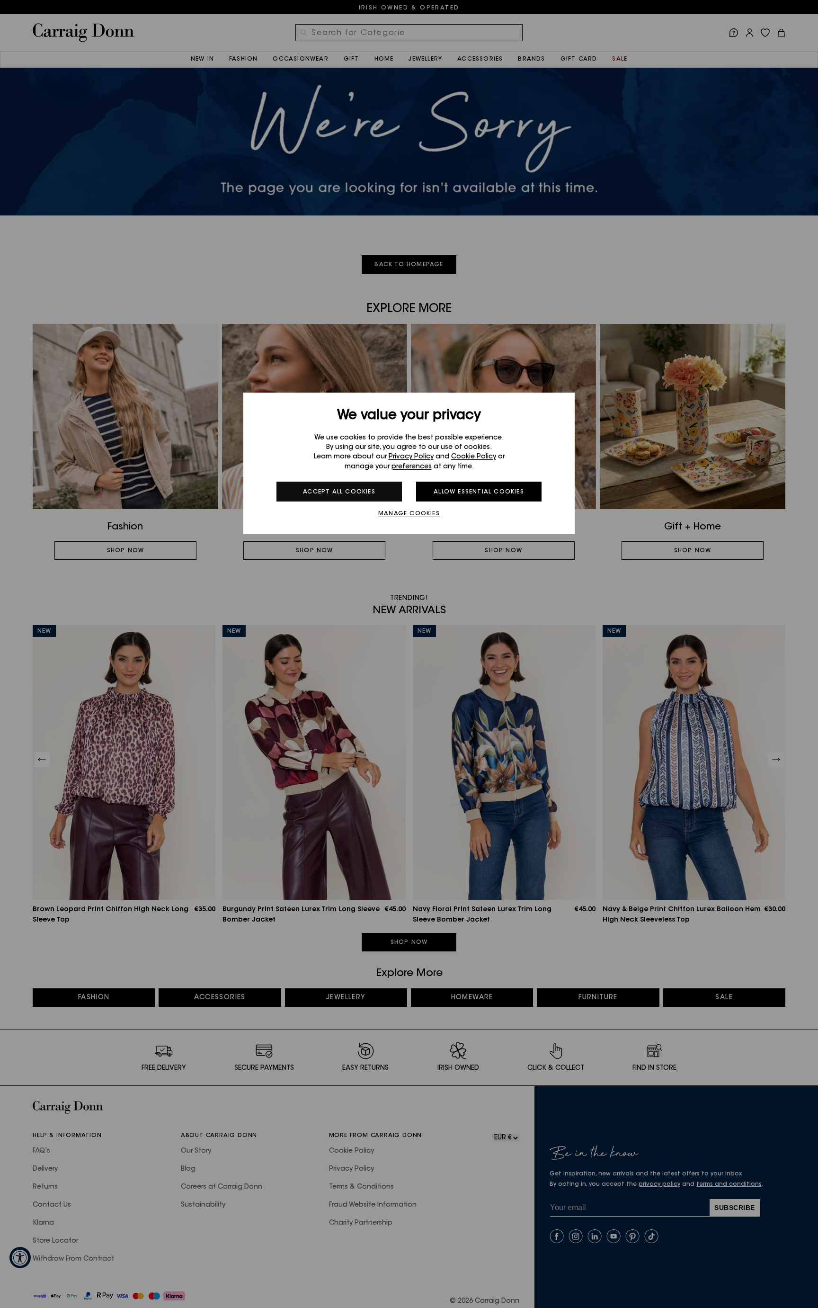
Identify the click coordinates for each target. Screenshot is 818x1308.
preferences (411, 467)
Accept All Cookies (339, 492)
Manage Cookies (409, 514)
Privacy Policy (411, 457)
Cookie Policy (473, 457)
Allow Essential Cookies (479, 492)
